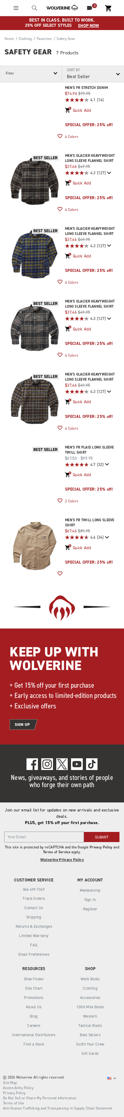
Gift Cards (90, 1053)
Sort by (73, 70)
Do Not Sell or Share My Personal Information (39, 1098)
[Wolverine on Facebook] (32, 764)
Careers (33, 1025)
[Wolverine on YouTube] (77, 764)
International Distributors (34, 1034)
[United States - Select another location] (109, 1078)
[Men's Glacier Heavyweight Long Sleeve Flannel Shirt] (35, 181)
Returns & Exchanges (34, 926)
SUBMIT (101, 837)
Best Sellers (90, 1034)
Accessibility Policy (18, 1087)
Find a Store (33, 1044)
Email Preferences (34, 954)
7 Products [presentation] (67, 53)
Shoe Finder (34, 979)
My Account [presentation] (90, 880)
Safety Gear (28, 52)
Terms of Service (56, 852)
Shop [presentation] (90, 968)
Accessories (90, 997)
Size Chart (33, 988)
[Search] (34, 8)
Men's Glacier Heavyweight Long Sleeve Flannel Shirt (90, 158)
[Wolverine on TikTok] (92, 764)
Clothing (90, 988)
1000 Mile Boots (90, 1006)
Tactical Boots (90, 1025)
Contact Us (33, 907)
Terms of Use (13, 1103)
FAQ (33, 945)
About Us (34, 1006)
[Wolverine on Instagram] (47, 764)
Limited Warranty (33, 935)
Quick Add (82, 110)
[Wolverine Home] (62, 8)
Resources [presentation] (33, 968)
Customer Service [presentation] (33, 880)
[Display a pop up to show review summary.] (108, 173)
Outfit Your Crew (90, 1044)
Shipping (34, 917)
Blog (34, 1016)
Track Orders (34, 898)
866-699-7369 (34, 889)
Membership (90, 890)
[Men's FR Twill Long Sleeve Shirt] (35, 546)
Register (90, 909)
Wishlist (59, 136)
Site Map (10, 1082)
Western (90, 1016)
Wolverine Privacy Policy (62, 859)
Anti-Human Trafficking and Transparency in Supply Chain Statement (58, 1108)
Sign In (90, 899)
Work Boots (90, 979)
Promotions (33, 997)
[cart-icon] (108, 8)
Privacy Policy (101, 847)
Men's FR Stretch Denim (86, 87)
